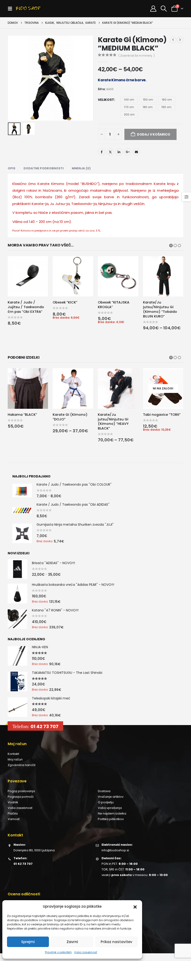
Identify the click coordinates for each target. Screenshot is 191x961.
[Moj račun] (153, 9)
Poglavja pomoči (21, 796)
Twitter (110, 152)
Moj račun (15, 759)
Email (136, 152)
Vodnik (13, 802)
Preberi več (175, 376)
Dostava (104, 791)
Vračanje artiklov (110, 796)
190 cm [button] (166, 107)
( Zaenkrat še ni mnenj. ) (136, 55)
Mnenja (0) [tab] (81, 168)
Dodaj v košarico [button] (85, 264)
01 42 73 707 (44, 726)
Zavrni (72, 941)
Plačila (13, 813)
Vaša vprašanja (110, 808)
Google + (127, 152)
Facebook (101, 152)
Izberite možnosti (40, 264)
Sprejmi (28, 941)
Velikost (106, 99)
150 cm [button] (148, 100)
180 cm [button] (148, 107)
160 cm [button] (167, 100)
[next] (180, 40)
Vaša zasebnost (85, 952)
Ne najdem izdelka (112, 813)
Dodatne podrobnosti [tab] (44, 168)
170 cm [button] (129, 107)
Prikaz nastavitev (116, 941)
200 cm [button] (129, 114)
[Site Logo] (28, 8)
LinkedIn (119, 152)
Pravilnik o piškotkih (58, 952)
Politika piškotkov (111, 819)
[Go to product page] (28, 276)
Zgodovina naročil (21, 765)
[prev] (173, 40)
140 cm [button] (129, 100)
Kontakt (13, 754)
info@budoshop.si (115, 850)
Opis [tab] (11, 168)
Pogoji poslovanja (21, 791)
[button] (135, 906)
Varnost (14, 819)
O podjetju (106, 802)
